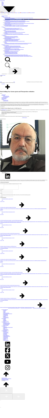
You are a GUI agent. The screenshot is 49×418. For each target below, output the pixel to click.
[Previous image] (19, 397)
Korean (28, 12)
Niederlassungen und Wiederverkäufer (8, 327)
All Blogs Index (4, 94)
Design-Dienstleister (5, 325)
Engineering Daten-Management (7, 24)
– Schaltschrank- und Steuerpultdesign (17, 21)
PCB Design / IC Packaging (6, 22)
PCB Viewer (14, 49)
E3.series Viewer (12, 48)
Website (1, 193)
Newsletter (11, 40)
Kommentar (2, 189)
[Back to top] (6, 376)
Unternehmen (11, 36)
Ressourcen (3, 44)
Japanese (19, 12)
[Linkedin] (7, 346)
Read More (39, 19)
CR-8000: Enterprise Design (5, 330)
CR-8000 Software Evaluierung (13, 46)
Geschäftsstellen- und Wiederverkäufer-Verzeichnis (18, 43)
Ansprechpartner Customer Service (14, 29)
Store (2, 4)
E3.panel (4, 311)
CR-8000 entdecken (24, 117)
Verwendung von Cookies (5, 379)
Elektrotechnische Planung (15, 20)
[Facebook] (7, 352)
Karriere (3, 2)
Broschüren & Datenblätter (11, 53)
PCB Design (19, 56)
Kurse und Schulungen (6, 324)
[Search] (15, 71)
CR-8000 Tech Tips (5, 100)
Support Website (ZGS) (6, 322)
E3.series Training (5, 314)
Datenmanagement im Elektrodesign (7, 313)
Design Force (5, 331)
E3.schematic (5, 310)
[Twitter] (7, 358)
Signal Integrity (5, 333)
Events (2, 3)
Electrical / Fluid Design (5, 97)
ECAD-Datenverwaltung (16, 25)
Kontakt (6, 42)
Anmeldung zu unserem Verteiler (15, 41)
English (2, 12)
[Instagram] (7, 370)
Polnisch (16, 12)
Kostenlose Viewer (5, 337)
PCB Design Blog (5, 339)
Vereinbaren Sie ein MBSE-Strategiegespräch (14, 47)
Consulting (14, 33)
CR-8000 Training (10, 31)
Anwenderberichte (5, 315)
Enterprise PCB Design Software (19, 23)
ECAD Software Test (6, 317)
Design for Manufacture (6, 335)
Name (1, 190)
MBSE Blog (4, 320)
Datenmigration (17, 34)
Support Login (3, 5)
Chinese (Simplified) (23, 12)
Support (4, 27)
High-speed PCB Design (6, 96)
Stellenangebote (10, 37)
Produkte (3, 16)
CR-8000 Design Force (4, 109)
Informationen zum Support (6, 323)
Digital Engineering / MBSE (6, 17)
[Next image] (6, 397)
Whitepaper (11, 52)
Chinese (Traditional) (32, 12)
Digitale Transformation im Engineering (10, 18)
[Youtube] (7, 364)
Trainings (4, 30)
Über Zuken (4, 35)
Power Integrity (5, 334)
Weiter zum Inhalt (2, 0)
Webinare (11, 51)
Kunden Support (13, 28)
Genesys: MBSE (4, 318)
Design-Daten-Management (6, 336)
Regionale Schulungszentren (15, 32)
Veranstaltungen (12, 39)
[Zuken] (4, 14)
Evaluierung (1, 75)
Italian (10, 12)
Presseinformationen (5, 329)
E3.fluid (4, 312)
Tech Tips (3, 99)
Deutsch (5, 12)
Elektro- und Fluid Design (18, 55)
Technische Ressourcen (6, 50)
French (8, 12)
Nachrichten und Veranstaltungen (7, 38)
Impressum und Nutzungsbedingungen (6, 378)
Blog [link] (2, 200)
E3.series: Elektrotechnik (5, 309)
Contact (4, 75)
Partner (4, 328)
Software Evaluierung (6, 45)
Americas (13, 12)
